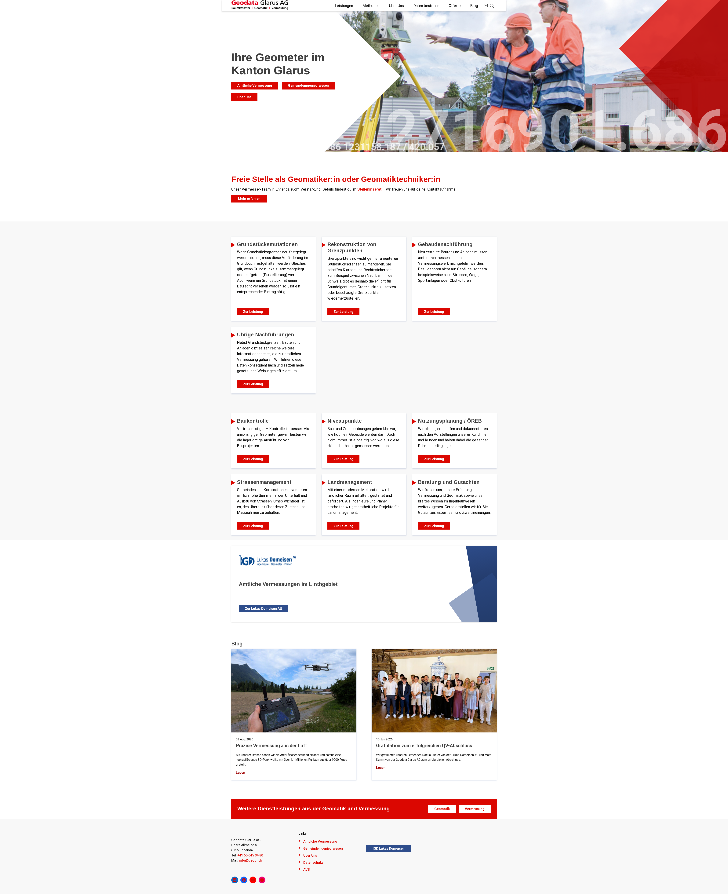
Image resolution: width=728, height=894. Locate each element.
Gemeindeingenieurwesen (308, 85)
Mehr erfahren (249, 199)
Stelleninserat (369, 189)
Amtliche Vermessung (254, 85)
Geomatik (442, 809)
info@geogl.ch (250, 860)
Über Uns (244, 97)
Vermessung (475, 809)
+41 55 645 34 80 (250, 855)
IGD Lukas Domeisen (389, 848)
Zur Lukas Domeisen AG (263, 608)
